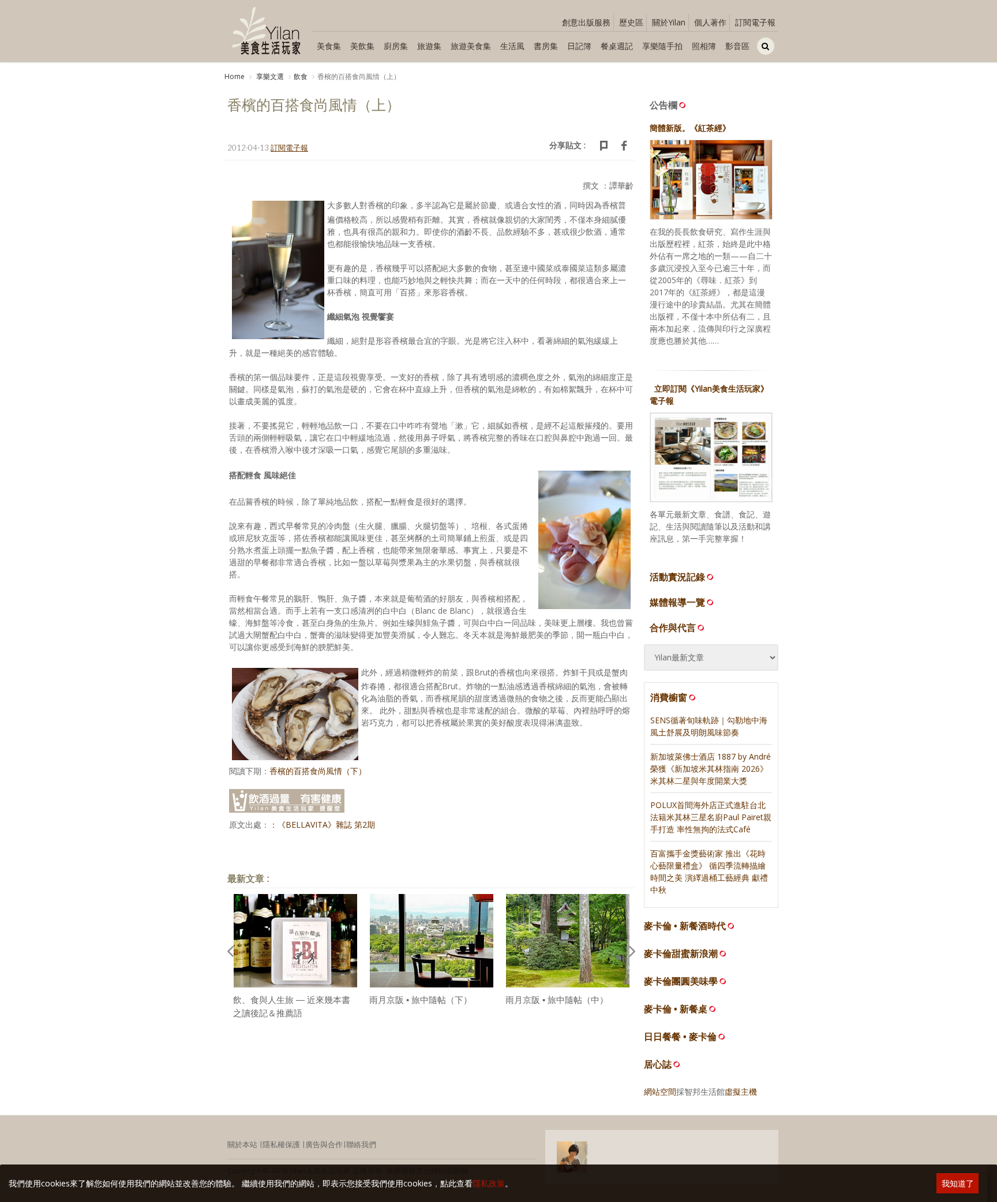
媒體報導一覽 (677, 602)
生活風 (512, 45)
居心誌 (658, 1064)
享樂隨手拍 (662, 45)
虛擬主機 (741, 1091)
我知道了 (958, 1183)
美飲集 (362, 45)
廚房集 (396, 45)
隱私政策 (489, 1183)
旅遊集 (429, 45)
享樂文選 (269, 76)
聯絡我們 (361, 1144)
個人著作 (710, 22)
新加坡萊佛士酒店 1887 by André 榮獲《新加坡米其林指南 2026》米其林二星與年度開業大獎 (710, 768)
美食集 (329, 45)
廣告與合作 (324, 1144)
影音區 (737, 45)
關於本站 (242, 1144)
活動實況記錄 (677, 576)
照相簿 (704, 45)
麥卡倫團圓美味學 (681, 981)
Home (234, 76)
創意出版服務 (586, 22)
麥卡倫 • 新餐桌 (675, 1009)
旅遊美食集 (471, 45)
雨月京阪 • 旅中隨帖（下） (420, 1000)
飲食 (301, 76)
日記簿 (579, 45)
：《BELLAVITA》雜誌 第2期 (322, 824)
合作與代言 (673, 627)
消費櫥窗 (668, 697)
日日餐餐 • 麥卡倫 (680, 1037)
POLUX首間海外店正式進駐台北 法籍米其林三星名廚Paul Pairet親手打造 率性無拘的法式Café (710, 817)
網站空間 (660, 1091)
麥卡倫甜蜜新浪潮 (681, 954)
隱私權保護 (281, 1144)
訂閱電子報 (755, 22)
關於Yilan (668, 22)
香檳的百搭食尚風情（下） (317, 770)
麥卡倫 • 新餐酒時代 (685, 926)
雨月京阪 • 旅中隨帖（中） (556, 1000)
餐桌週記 (617, 45)
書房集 (546, 45)
